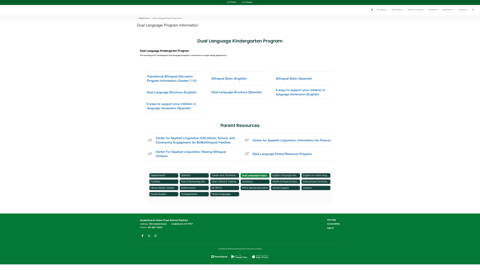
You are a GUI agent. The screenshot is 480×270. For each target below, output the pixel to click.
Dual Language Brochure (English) (171, 92)
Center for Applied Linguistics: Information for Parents (291, 140)
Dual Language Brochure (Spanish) (237, 92)
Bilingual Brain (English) (229, 78)
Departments (447, 9)
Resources (433, 9)
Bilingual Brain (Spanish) (294, 78)
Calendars (462, 9)
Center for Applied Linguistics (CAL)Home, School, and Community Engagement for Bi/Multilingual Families (195, 140)
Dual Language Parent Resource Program (282, 154)
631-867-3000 (155, 227)
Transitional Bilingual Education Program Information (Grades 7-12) (171, 78)
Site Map (331, 219)
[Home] (372, 9)
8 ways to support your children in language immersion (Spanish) (171, 106)
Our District (381, 9)
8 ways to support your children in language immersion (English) (300, 92)
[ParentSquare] (219, 256)
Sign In (330, 227)
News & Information (416, 9)
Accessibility (333, 223)
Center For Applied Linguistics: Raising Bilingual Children (191, 154)
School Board (396, 9)
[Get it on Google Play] (239, 256)
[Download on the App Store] (260, 256)
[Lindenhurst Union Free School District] (4, 6)
